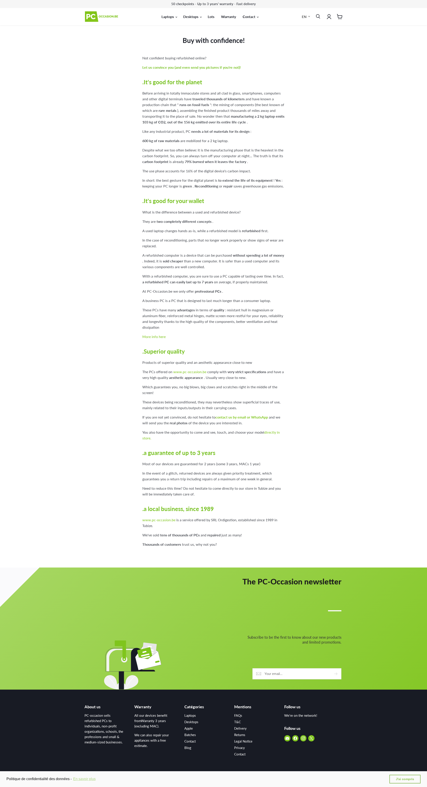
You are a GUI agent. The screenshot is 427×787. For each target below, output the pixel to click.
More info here (154, 336)
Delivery (240, 728)
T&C (237, 722)
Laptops (168, 16)
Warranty (228, 16)
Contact (249, 16)
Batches (190, 735)
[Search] (317, 17)
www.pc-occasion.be (189, 372)
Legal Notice (243, 741)
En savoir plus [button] (84, 779)
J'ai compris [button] (405, 779)
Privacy (239, 748)
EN (304, 16)
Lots (211, 16)
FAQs (238, 715)
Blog (187, 748)
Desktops (191, 16)
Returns (239, 735)
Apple (188, 728)
